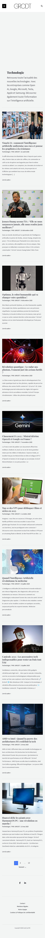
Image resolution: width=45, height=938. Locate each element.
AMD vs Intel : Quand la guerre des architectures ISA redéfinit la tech (19, 740)
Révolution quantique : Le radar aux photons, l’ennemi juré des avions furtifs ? (22, 369)
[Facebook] (20, 883)
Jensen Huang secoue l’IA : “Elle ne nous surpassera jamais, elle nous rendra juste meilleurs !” (22, 224)
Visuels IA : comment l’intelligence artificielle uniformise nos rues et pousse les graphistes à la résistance (22, 145)
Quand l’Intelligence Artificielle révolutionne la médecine (17, 579)
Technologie (6, 152)
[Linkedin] (25, 883)
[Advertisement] (22, 36)
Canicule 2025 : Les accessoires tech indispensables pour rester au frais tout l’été (21, 659)
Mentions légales (22, 906)
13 (29, 863)
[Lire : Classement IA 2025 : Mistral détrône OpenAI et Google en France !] (22, 422)
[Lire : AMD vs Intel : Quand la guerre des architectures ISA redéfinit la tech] (22, 719)
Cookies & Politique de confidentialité (22, 912)
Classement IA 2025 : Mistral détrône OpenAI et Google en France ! (20, 438)
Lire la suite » (6, 179)
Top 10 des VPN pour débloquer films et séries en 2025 (22, 509)
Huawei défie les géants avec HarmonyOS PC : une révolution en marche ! (19, 820)
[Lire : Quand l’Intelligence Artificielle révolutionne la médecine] (22, 562)
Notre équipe (22, 909)
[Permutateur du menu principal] (4, 6)
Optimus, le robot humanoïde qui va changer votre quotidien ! (20, 296)
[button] (42, 6)
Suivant (22, 867)
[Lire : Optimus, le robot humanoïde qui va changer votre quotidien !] (22, 278)
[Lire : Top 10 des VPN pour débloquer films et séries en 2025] (22, 491)
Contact (22, 903)
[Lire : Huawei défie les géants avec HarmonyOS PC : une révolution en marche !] (22, 798)
